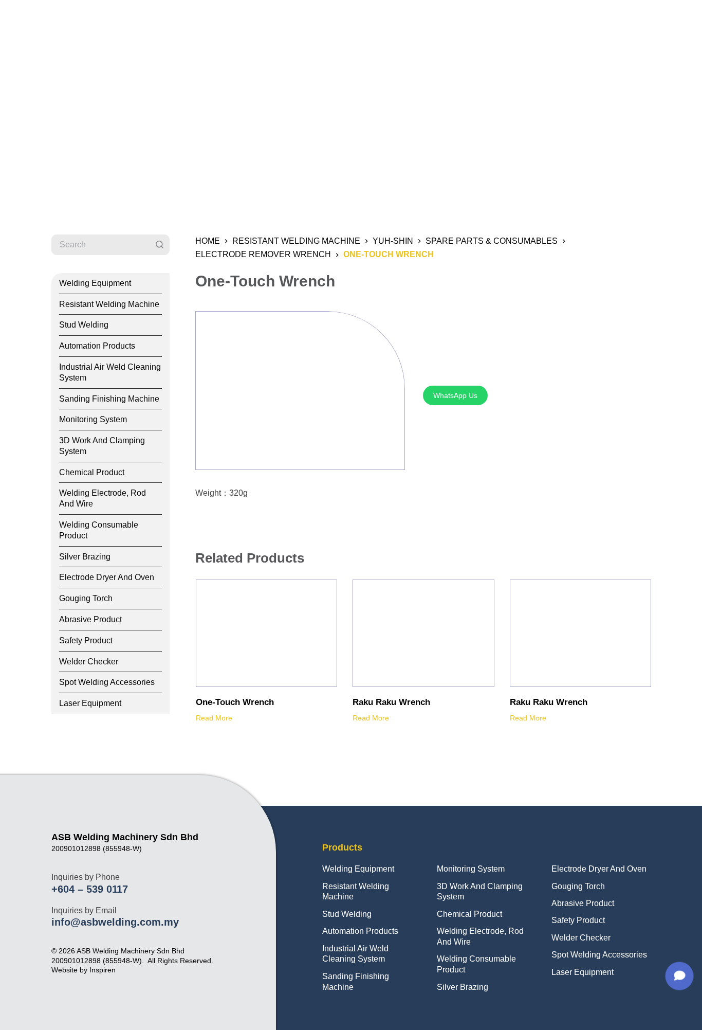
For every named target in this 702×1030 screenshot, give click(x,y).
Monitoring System (471, 868)
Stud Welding (347, 914)
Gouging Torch (578, 886)
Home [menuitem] (429, 23)
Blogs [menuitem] (578, 23)
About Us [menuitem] (478, 23)
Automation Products (360, 931)
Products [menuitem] (531, 23)
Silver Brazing (462, 987)
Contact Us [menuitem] (630, 23)
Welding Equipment (358, 868)
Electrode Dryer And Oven (598, 868)
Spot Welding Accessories (599, 954)
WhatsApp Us (455, 395)
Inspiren (102, 970)
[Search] (159, 244)
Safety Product (578, 920)
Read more (214, 718)
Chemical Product (469, 914)
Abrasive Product (582, 903)
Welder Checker (581, 937)
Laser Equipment (582, 972)
